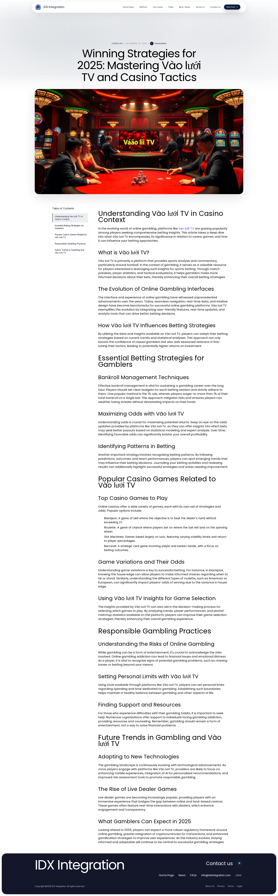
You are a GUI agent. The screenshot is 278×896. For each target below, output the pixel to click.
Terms (230, 886)
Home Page (166, 875)
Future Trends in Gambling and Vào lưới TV (69, 251)
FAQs (193, 875)
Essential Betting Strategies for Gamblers (69, 227)
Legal (239, 886)
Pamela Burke (160, 43)
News (182, 875)
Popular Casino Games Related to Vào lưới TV (71, 235)
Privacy (221, 886)
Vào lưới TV (186, 228)
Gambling (117, 43)
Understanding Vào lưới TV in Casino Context (69, 217)
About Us (209, 886)
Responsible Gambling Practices (70, 243)
